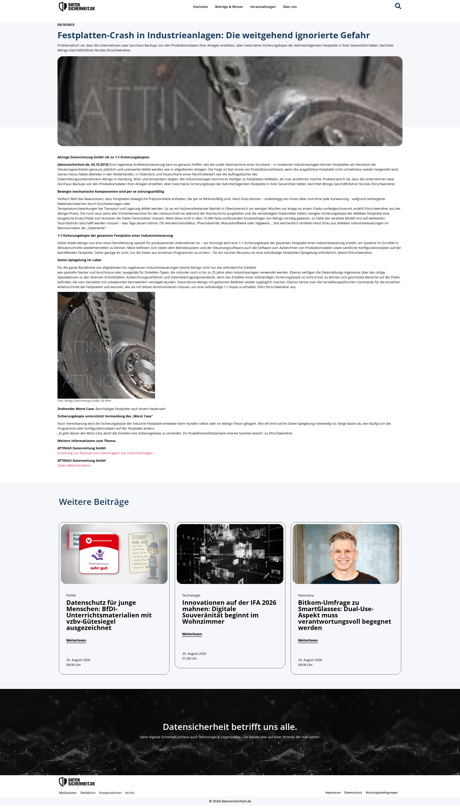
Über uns (290, 6)
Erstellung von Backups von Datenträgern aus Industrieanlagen (105, 453)
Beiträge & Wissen (229, 6)
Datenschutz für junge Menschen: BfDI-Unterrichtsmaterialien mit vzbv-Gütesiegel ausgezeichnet (109, 615)
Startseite (200, 6)
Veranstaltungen (263, 6)
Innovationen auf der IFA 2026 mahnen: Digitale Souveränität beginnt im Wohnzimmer (229, 611)
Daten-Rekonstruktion (74, 465)
